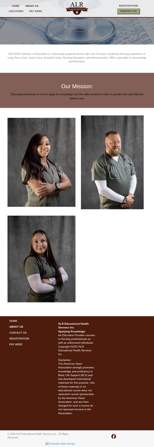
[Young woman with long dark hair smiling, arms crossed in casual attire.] (41, 259)
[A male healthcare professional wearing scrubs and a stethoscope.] (112, 162)
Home (16, 6)
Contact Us (128, 11)
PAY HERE (35, 11)
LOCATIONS (16, 11)
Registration (128, 6)
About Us (32, 6)
